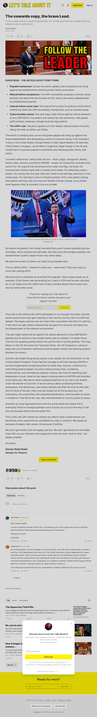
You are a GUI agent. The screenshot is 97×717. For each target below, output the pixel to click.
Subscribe (48, 657)
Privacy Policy (66, 665)
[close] (71, 624)
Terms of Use (59, 662)
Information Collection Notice (47, 665)
